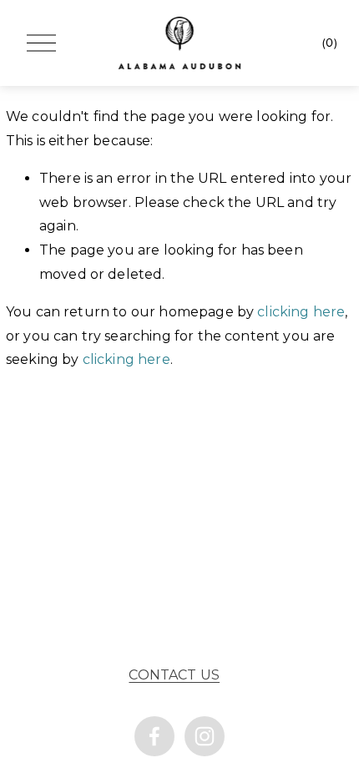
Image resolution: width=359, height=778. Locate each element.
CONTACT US (174, 675)
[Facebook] (154, 736)
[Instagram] (205, 736)
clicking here (301, 312)
